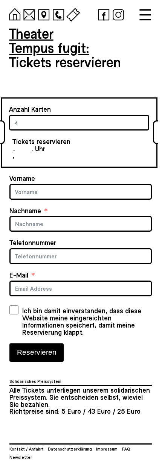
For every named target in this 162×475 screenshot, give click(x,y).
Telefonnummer (32, 242)
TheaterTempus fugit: (49, 40)
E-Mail (18, 275)
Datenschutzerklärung (70, 448)
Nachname (25, 210)
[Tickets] (71, 13)
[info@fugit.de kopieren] (27, 13)
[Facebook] (102, 13)
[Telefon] (57, 13)
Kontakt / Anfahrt (26, 448)
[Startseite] (13, 13)
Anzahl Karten (30, 109)
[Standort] (42, 13)
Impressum (107, 448)
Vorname (22, 178)
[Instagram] (117, 13)
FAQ (126, 448)
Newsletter (20, 457)
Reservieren (37, 352)
